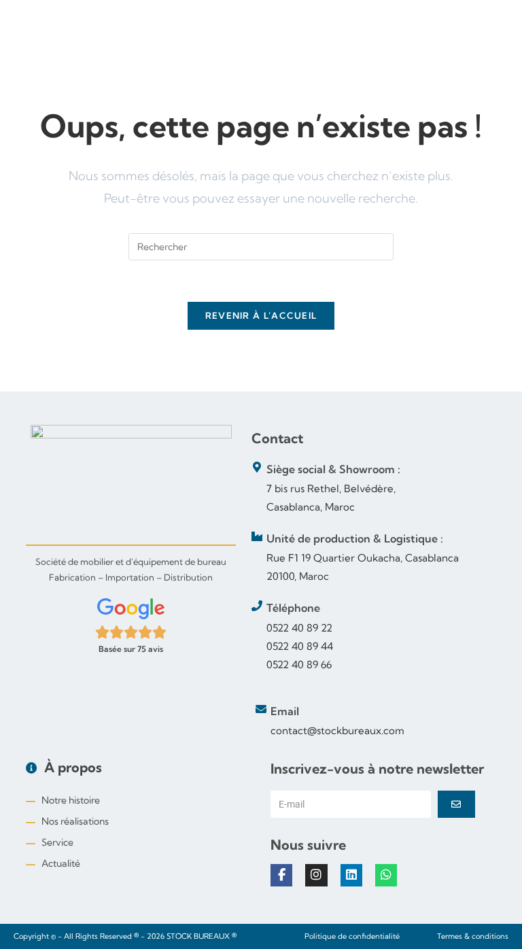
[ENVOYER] (457, 804)
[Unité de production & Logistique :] (256, 536)
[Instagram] (316, 875)
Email (285, 711)
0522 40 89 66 (299, 664)
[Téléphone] (256, 605)
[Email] (261, 709)
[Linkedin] (351, 875)
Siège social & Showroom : (333, 469)
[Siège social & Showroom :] (256, 467)
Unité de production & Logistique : (354, 538)
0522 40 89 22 (299, 627)
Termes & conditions (472, 936)
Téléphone (293, 608)
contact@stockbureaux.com (337, 730)
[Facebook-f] (281, 875)
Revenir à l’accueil (261, 315)
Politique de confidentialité (352, 936)
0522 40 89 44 (299, 646)
